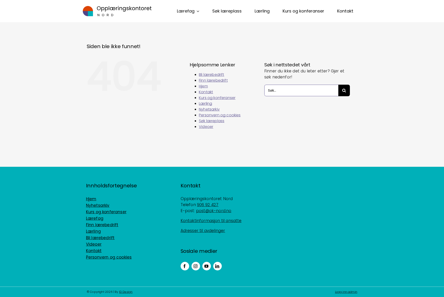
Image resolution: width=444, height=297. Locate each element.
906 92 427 (208, 204)
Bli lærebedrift (211, 74)
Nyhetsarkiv (209, 109)
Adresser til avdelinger (203, 230)
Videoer (206, 126)
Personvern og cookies (220, 115)
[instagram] (195, 266)
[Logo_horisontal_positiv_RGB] (117, 8)
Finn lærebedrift (213, 80)
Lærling (205, 103)
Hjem (203, 86)
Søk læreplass (211, 121)
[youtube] (206, 266)
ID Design (126, 292)
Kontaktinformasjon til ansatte (211, 220)
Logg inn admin (346, 292)
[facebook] (185, 266)
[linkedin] (217, 266)
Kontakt (206, 92)
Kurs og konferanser (217, 97)
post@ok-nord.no (213, 210)
